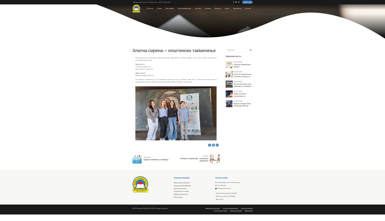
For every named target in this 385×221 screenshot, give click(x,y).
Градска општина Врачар (182, 186)
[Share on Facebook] (209, 145)
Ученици (208, 8)
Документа (237, 8)
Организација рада (184, 8)
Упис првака (169, 8)
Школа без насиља (180, 189)
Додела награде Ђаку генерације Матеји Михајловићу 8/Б (242, 106)
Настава (198, 8)
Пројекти (218, 8)
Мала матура (178, 197)
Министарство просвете (182, 183)
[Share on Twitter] (213, 145)
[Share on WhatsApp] (217, 145)
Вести (227, 8)
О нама (159, 8)
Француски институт (181, 194)
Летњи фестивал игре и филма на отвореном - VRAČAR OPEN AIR (243, 86)
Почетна (150, 8)
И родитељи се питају (181, 191)
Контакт (248, 8)
